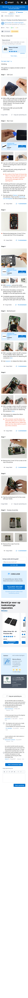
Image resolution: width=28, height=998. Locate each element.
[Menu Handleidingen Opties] (26, 12)
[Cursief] (7, 772)
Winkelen (4, 611)
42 (8, 27)
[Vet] (4, 772)
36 (17, 27)
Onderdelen (4, 12)
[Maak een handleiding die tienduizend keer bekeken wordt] (20, 670)
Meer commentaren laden (15, 764)
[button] (17, 2)
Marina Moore (8, 22)
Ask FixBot (12, 565)
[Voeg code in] (9, 772)
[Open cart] (21, 2)
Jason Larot (7, 718)
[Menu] (2, 2)
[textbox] (14, 778)
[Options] (2, 16)
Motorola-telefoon (9, 16)
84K (4, 27)
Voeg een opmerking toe (14, 558)
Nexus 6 (17, 16)
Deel (12, 710)
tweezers (8, 285)
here (11, 358)
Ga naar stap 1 (6, 61)
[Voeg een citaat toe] (14, 772)
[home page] (9, 2)
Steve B (7, 759)
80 (13, 27)
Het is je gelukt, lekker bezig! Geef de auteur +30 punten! (14, 587)
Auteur (5, 655)
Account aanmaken (14, 8)
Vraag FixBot (9, 203)
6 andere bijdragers (19, 22)
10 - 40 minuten (6, 31)
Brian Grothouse (9, 708)
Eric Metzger (9, 728)
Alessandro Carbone (10, 739)
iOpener (15, 195)
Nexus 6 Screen (13, 47)
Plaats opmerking (19, 785)
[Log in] (25, 2)
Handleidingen (13, 12)
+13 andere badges (16, 671)
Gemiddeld (15, 31)
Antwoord (8, 710)
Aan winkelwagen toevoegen (11, 642)
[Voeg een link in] (12, 772)
